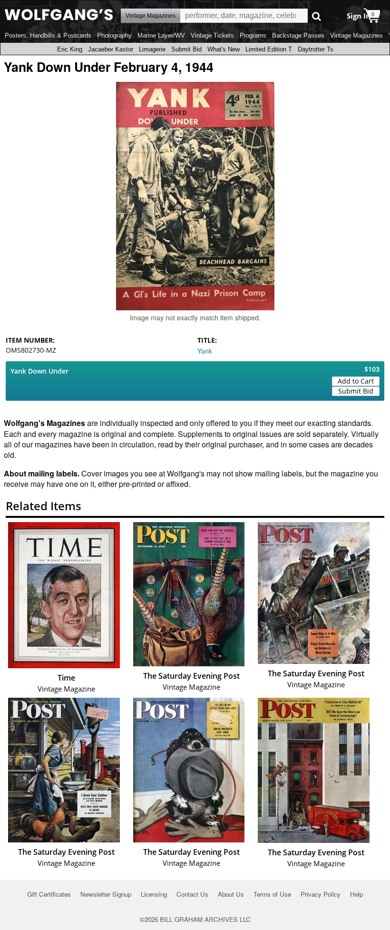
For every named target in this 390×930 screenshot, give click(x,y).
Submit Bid (186, 49)
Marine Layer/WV (161, 35)
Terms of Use (272, 894)
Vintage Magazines (356, 35)
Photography (114, 35)
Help (356, 894)
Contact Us (192, 894)
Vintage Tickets (212, 35)
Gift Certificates (49, 894)
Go (316, 16)
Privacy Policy (321, 894)
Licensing (154, 894)
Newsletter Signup (105, 894)
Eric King (69, 49)
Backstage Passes (298, 35)
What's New (223, 49)
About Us (231, 894)
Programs (253, 35)
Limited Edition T (268, 49)
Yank (204, 351)
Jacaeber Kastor (110, 49)
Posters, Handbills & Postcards (48, 35)
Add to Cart (356, 381)
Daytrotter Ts (315, 49)
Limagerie (152, 49)
